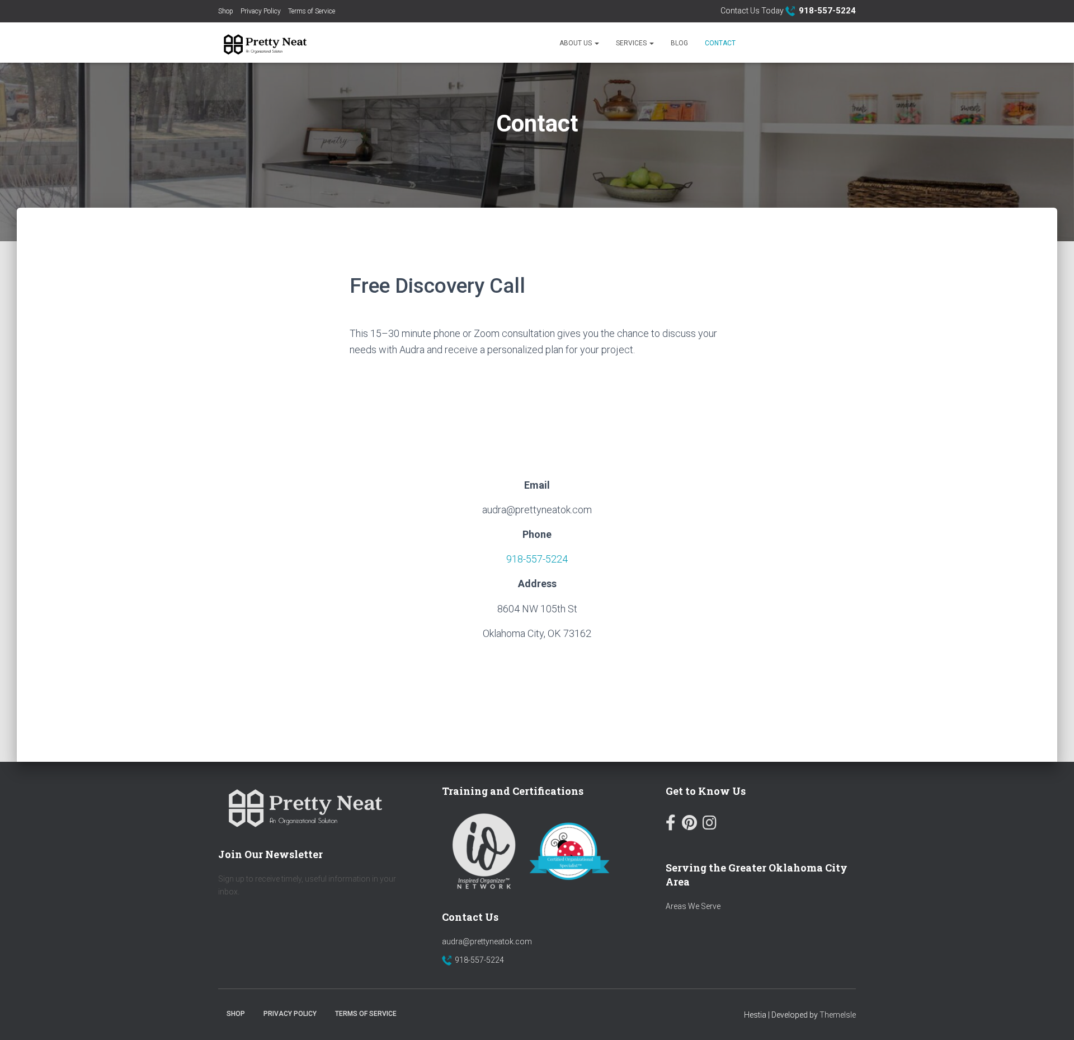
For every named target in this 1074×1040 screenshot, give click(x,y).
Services (632, 43)
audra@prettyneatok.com (487, 941)
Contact (720, 43)
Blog (679, 43)
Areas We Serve (693, 906)
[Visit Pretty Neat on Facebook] (671, 825)
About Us (576, 43)
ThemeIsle (837, 1014)
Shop (225, 11)
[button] (596, 43)
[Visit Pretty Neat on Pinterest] (689, 825)
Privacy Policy (261, 11)
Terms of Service (311, 11)
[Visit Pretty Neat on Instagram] (710, 825)
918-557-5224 (537, 559)
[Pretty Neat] (263, 43)
